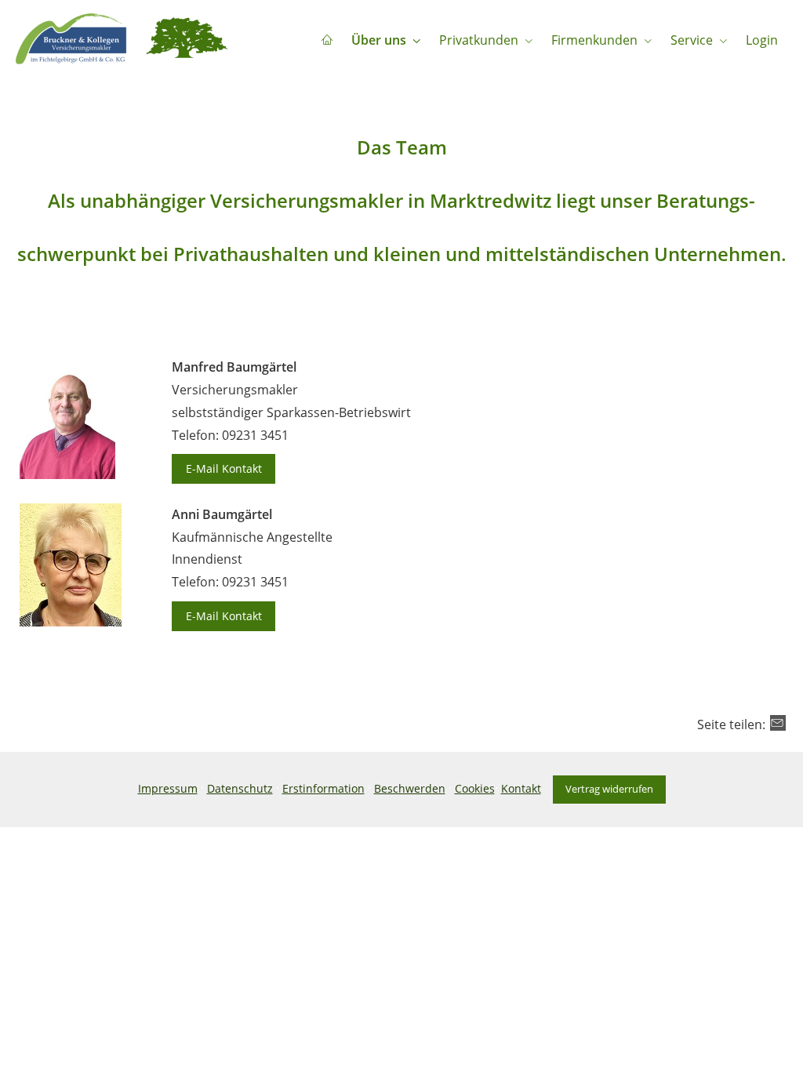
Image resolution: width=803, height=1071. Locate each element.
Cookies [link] (475, 788)
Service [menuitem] (691, 40)
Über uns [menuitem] (378, 40)
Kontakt (521, 788)
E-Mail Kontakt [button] (224, 468)
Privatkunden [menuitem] (478, 40)
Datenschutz (240, 788)
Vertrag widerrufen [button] (609, 789)
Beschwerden (409, 788)
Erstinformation (323, 788)
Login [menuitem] (762, 40)
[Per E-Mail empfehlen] (778, 723)
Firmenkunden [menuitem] (594, 40)
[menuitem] (327, 40)
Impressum (168, 788)
